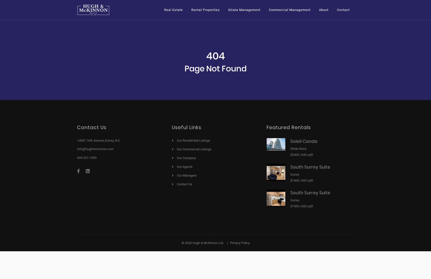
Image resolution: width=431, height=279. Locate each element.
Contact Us (184, 184)
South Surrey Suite (310, 167)
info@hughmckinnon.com (95, 149)
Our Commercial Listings (194, 149)
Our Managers (187, 175)
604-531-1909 (87, 158)
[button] (173, 10)
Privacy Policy (240, 243)
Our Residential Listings (193, 140)
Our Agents (185, 167)
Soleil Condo (304, 141)
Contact (343, 10)
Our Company (186, 158)
